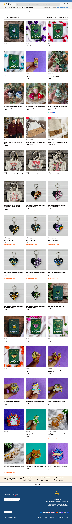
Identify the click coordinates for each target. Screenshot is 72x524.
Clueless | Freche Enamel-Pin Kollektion (35, 401)
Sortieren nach (7, 17)
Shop (5, 7)
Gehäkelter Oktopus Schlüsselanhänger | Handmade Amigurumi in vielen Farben (57, 107)
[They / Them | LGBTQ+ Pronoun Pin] (58, 31)
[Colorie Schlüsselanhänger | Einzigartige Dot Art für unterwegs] (36, 191)
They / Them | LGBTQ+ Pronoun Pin (56, 45)
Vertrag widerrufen (61, 517)
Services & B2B (29, 7)
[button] (67, 4)
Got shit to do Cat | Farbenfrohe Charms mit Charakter (57, 467)
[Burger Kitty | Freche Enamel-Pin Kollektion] (36, 453)
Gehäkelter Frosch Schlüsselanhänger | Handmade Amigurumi (57, 76)
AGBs (56, 517)
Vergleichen (50, 17)
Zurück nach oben (36, 484)
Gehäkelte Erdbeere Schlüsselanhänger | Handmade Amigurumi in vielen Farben (35, 107)
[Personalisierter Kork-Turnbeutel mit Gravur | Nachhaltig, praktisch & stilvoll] (36, 127)
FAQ (42, 517)
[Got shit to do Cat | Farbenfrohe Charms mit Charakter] (58, 453)
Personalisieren (20, 7)
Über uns (54, 7)
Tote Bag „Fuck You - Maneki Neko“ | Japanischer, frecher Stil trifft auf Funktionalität (12, 207)
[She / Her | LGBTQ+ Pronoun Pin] (14, 61)
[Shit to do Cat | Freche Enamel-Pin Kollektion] (14, 388)
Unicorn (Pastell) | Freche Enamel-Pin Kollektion (56, 402)
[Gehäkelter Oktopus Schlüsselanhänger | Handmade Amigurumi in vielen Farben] (58, 93)
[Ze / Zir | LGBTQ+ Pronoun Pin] (58, 326)
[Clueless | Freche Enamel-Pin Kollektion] (36, 388)
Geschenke (11, 7)
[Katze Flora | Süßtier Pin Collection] (58, 293)
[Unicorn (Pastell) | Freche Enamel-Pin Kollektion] (58, 388)
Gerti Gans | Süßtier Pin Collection (12, 45)
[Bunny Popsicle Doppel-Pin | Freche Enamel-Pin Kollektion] (58, 356)
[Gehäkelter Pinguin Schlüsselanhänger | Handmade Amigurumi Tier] (14, 93)
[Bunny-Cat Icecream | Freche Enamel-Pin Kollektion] (36, 356)
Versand (66, 517)
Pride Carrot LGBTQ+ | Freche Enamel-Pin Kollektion (35, 76)
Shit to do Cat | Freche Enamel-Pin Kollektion (12, 402)
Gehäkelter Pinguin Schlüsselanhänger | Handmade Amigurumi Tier (13, 107)
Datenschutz (52, 517)
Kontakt (39, 517)
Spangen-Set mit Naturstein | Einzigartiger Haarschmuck (58, 433)
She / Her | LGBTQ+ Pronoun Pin (11, 75)
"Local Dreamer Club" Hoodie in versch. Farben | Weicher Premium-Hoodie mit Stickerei (13, 142)
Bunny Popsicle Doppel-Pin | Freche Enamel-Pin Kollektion (58, 370)
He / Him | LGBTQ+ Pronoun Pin (11, 370)
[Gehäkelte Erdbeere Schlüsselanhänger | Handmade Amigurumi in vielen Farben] (36, 93)
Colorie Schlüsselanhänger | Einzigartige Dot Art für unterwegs (35, 206)
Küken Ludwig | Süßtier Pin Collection (12, 340)
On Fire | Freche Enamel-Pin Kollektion (12, 433)
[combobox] (38, 4)
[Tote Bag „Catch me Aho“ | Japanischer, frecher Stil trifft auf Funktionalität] (36, 160)
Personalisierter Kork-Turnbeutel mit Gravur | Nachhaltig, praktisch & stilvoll (35, 141)
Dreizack (7, 517)
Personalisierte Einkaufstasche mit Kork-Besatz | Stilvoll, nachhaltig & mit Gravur (57, 141)
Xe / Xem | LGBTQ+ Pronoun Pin (33, 340)
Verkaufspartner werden (56, 0)
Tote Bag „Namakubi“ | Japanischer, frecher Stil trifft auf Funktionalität (56, 174)
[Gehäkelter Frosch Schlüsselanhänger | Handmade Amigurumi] (58, 61)
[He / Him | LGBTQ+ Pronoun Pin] (14, 356)
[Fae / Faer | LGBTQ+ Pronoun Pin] (36, 31)
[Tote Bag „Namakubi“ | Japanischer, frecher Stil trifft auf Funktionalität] (58, 160)
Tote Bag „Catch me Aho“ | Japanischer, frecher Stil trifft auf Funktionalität (35, 174)
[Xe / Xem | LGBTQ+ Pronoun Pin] (36, 326)
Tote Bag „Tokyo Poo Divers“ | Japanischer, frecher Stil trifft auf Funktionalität (14, 174)
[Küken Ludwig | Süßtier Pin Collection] (14, 326)
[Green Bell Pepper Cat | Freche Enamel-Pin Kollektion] (36, 419)
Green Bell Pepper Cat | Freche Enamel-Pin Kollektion (35, 433)
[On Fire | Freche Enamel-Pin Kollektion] (14, 419)
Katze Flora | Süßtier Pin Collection (56, 306)
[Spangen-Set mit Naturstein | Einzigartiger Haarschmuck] (58, 419)
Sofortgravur (47, 7)
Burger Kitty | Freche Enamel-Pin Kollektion (36, 466)
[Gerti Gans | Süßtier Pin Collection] (14, 31)
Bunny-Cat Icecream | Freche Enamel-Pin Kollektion (35, 370)
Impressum (46, 517)
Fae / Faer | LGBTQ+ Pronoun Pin (33, 45)
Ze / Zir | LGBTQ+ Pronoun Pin (54, 340)
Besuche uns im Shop (64, 519)
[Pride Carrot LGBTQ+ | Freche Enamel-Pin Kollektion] (36, 61)
